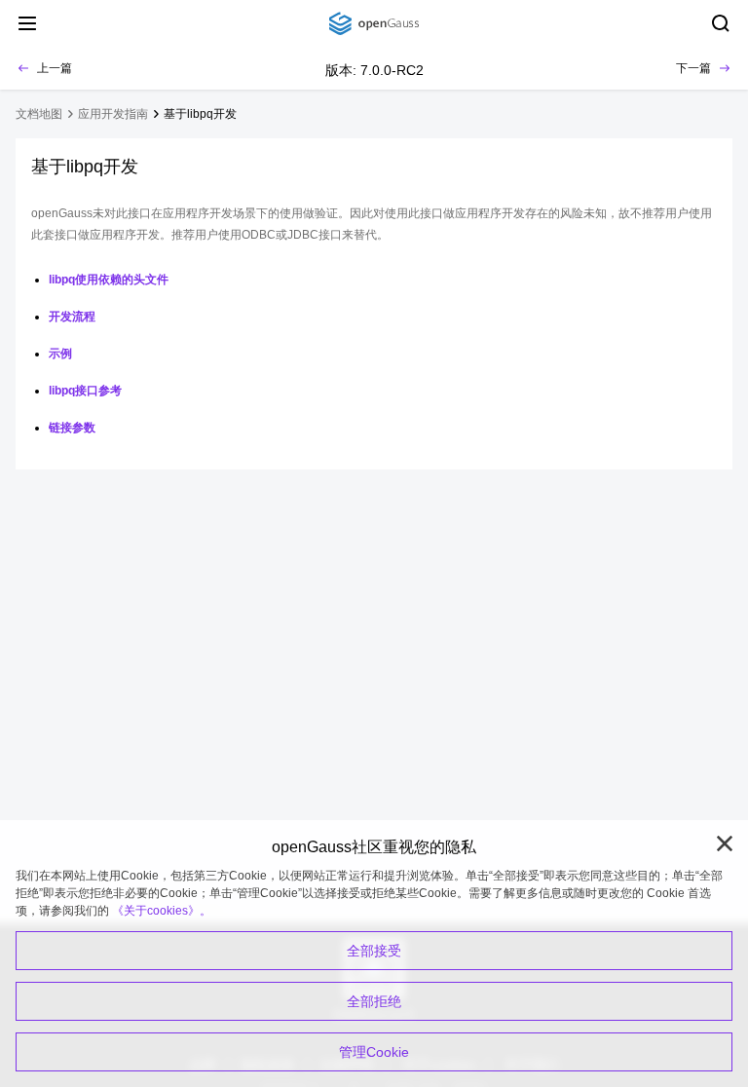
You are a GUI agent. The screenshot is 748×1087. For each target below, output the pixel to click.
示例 (60, 353)
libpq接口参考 (85, 390)
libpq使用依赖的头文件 (108, 279)
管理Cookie (374, 1052)
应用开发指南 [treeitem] (113, 114)
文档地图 (39, 114)
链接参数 (72, 427)
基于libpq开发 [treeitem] (200, 114)
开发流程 (72, 316)
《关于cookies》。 (161, 911)
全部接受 (374, 950)
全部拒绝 (374, 1001)
